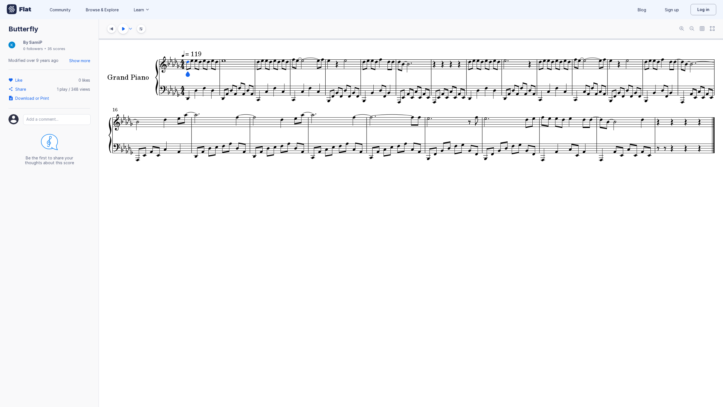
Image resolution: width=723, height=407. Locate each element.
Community (60, 9)
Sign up (672, 9)
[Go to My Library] (19, 9)
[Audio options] (130, 29)
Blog (642, 9)
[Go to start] (111, 29)
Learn (139, 9)
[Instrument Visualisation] (141, 29)
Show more (79, 60)
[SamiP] (11, 45)
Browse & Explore (102, 9)
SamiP (35, 42)
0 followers (33, 48)
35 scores (56, 48)
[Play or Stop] (123, 29)
